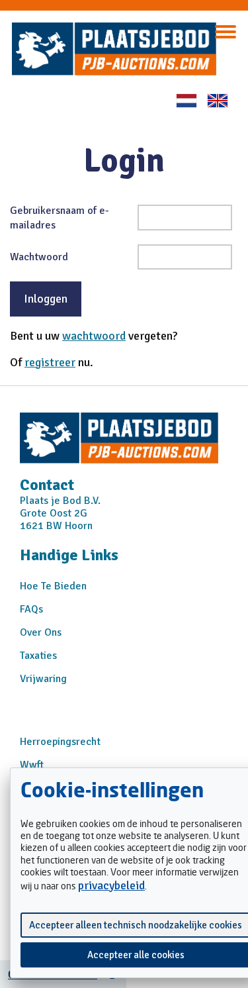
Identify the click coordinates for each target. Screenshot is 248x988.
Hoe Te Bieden (53, 586)
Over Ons (41, 632)
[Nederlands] (186, 100)
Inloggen (45, 298)
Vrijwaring (43, 678)
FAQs (31, 609)
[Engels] (217, 100)
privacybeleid (111, 885)
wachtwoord (94, 335)
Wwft (32, 764)
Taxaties (38, 655)
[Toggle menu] (225, 32)
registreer (49, 362)
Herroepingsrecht (60, 741)
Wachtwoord (39, 257)
